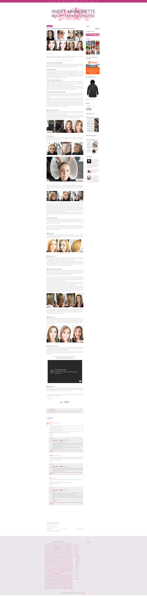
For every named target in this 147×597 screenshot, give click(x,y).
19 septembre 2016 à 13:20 (58, 455)
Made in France (66, 569)
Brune (55, 411)
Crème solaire (56, 553)
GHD (52, 560)
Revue (67, 580)
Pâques (66, 577)
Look (63, 568)
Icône (55, 564)
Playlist (58, 579)
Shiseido (51, 583)
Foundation (49, 559)
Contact (97, 1)
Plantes (56, 579)
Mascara (49, 575)
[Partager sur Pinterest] (54, 409)
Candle (48, 549)
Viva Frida (67, 587)
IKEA (62, 564)
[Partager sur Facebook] (53, 409)
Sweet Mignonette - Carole (56, 440)
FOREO (46, 559)
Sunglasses (63, 584)
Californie (46, 549)
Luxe (48, 569)
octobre (77, 560)
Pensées (70, 577)
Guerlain (52, 561)
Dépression (51, 554)
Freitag (57, 559)
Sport (49, 584)
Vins (63, 587)
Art (59, 545)
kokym (65, 565)
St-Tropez (52, 584)
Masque (52, 575)
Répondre (50, 435)
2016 (77, 555)
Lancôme (60, 566)
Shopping (54, 583)
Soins (51, 412)
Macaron (55, 569)
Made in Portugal (47, 570)
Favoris (46, 557)
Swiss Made (71, 584)
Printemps (66, 579)
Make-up (49, 572)
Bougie (60, 548)
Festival (51, 557)
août (76, 563)
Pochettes (61, 579)
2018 (77, 551)
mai (76, 569)
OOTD (62, 578)
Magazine (63, 570)
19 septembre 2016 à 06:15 (56, 422)
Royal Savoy (51, 581)
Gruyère (46, 561)
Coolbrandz (67, 552)
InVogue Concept (57, 565)
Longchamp (61, 568)
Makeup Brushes (56, 572)
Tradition (65, 586)
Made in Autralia (61, 569)
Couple (50, 553)
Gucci (50, 561)
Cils (51, 551)
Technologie (49, 586)
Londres (58, 568)
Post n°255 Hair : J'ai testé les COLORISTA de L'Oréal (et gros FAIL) (95, 171)
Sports (50, 584)
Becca (63, 546)
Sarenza (66, 581)
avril (76, 571)
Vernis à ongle (57, 587)
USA (53, 587)
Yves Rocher (59, 588)
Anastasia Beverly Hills (48, 545)
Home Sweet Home (66, 563)
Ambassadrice (69, 543)
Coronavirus (71, 552)
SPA (48, 584)
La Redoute (53, 566)
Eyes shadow (59, 556)
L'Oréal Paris (67, 411)
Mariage (68, 573)
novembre (77, 558)
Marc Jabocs (65, 573)
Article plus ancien (80, 528)
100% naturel (53, 543)
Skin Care (62, 583)
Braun (64, 548)
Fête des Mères (54, 557)
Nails (50, 576)
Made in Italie (71, 569)
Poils (63, 579)
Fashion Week (71, 556)
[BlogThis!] (50, 409)
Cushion (62, 553)
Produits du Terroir (70, 579)
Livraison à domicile (52, 568)
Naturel (60, 576)
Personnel (46, 579)
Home (58, 563)
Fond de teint (70, 557)
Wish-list (48, 588)
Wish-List (67, 1)
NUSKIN (51, 577)
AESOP (59, 543)
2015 (77, 579)
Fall (65, 556)
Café (72, 548)
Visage (65, 587)
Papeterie (64, 577)
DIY (54, 554)
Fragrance (52, 559)
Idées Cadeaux (58, 564)
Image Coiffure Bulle (70, 564)
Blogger (84, 592)
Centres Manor (60, 549)
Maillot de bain (67, 570)
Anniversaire (55, 545)
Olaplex (77, 411)
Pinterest (52, 271)
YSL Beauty (56, 588)
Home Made (61, 562)
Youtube (53, 412)
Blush (48, 548)
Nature (58, 576)
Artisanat (61, 545)
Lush (47, 569)
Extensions (55, 556)
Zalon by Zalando (69, 588)
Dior (53, 554)
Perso (72, 577)
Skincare (65, 583)
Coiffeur (65, 551)
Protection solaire (47, 580)
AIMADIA (61, 543)
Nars (56, 576)
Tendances (55, 586)
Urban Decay (50, 587)
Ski (60, 583)
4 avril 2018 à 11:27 (54, 478)
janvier (77, 576)
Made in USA (60, 570)
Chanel (66, 549)
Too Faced (62, 586)
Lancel (58, 566)
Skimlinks (48, 419)
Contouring (62, 552)
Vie (62, 587)
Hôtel (48, 564)
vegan (54, 587)
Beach (50, 546)
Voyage (70, 587)
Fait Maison (63, 556)
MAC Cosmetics (51, 569)
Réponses (52, 438)
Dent (49, 554)
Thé (60, 586)
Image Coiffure (65, 564)
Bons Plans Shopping (55, 548)
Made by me (58, 569)
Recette (60, 580)
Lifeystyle (71, 566)
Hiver (53, 563)
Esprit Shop (66, 554)
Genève (71, 559)
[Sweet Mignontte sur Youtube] (98, 35)
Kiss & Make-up (51, 455)
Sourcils (46, 584)
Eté (45, 556)
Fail (61, 556)
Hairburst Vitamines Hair (68, 561)
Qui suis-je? (92, 1)
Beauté (54, 1)
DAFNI (64, 553)
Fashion (67, 556)
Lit (49, 568)
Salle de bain (58, 581)
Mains (70, 570)
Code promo (62, 551)
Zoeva (45, 589)
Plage (54, 579)
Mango (48, 573)
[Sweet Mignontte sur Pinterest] (95, 35)
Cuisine (59, 553)
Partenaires (82, 1)
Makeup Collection (62, 572)
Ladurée (56, 566)
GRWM (48, 561)
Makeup (52, 572)
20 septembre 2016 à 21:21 (66, 466)
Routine (48, 582)
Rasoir (58, 580)
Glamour (62, 560)
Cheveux (58, 411)
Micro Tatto (66, 575)
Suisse (58, 584)
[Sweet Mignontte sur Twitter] (92, 35)
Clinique (55, 551)
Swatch (69, 584)
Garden (63, 559)
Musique (46, 576)
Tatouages (46, 586)
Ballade (47, 546)
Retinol (65, 580)
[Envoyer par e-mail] (49, 409)
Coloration (63, 411)
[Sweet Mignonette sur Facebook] (87, 35)
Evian (48, 556)
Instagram (46, 565)
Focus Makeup (66, 557)
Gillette (57, 560)
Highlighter (50, 562)
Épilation (63, 554)
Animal (52, 545)
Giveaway (59, 560)
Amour (72, 543)
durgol (56, 554)
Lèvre (66, 566)
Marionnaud (46, 575)
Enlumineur (58, 554)
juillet (76, 565)
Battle (49, 546)
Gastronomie (68, 559)
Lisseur (48, 568)
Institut (49, 565)
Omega (56, 577)
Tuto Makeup (71, 586)
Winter (46, 588)
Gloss (64, 560)
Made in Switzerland (52, 570)
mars (76, 572)
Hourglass (50, 564)
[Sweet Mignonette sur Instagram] (90, 35)
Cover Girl (52, 553)
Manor (50, 573)
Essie (68, 554)
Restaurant (63, 580)
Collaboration (71, 551)
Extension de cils (51, 556)
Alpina (66, 543)
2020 (77, 546)
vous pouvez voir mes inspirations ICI (60, 279)
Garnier (65, 559)
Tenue (58, 586)
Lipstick (46, 568)
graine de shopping (68, 560)
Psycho (53, 580)
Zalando (62, 588)
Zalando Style (65, 588)
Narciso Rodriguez (53, 576)
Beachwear (53, 546)
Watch (72, 587)
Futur (61, 559)
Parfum (68, 578)
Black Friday (71, 546)
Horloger (46, 564)
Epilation (61, 554)
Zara (72, 588)
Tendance (52, 586)
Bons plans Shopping (74, 1)
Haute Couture (47, 562)
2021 (77, 544)
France (54, 559)
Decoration (67, 553)
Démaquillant (47, 554)
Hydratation (53, 564)
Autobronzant (66, 545)
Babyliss (72, 545)
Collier (49, 552)
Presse (87, 1)
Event (47, 556)
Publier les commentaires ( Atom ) (56, 531)
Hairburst (63, 561)
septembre (77, 562)
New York (63, 576)
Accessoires (56, 544)
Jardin (61, 565)
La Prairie (50, 566)
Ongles (60, 577)
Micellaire (63, 575)
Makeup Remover (68, 572)
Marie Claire (71, 573)
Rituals (69, 580)
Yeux (50, 588)
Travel (68, 586)
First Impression (61, 557)
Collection (46, 552)
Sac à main (54, 581)
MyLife (48, 576)
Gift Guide (54, 560)
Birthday (68, 546)
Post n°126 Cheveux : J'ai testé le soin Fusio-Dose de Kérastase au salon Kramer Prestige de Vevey (95, 161)
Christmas (48, 551)
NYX (52, 577)
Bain (45, 546)
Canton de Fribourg (52, 549)
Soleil (72, 583)
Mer (61, 575)
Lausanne (63, 566)
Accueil (50, 1)
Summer (61, 584)
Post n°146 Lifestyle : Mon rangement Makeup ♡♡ (95, 176)
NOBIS (65, 576)
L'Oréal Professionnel (73, 411)
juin (76, 567)
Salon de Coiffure (62, 581)
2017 (77, 553)
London (56, 568)
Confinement (59, 552)
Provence (51, 580)
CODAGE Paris (59, 551)
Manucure (52, 573)
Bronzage (66, 548)
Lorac (65, 568)
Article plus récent (49, 528)
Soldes (70, 583)
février (77, 574)
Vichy (60, 587)
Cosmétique (47, 553)
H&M (55, 561)
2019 (77, 548)
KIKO (63, 565)
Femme (49, 557)
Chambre (63, 549)
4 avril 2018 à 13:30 (65, 490)
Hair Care (60, 561)
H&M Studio (57, 561)
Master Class (55, 575)
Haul (72, 561)
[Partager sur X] (51, 409)
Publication (56, 580)
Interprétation (53, 565)
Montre (72, 575)
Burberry (70, 548)
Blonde (53, 411)
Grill (72, 560)
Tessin (59, 586)
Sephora (48, 583)
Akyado (63, 543)
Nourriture (48, 577)
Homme (71, 563)
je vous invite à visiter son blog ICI (67, 390)
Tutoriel (46, 587)
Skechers (59, 583)
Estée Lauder (71, 554)
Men (60, 575)
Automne (69, 545)
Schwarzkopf (70, 581)
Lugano (67, 568)
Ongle (58, 578)
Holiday (55, 562)
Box (62, 548)
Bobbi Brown (50, 548)
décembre (77, 556)
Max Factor (58, 575)
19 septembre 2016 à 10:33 (66, 440)
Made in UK (57, 570)
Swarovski (66, 584)
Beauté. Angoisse (60, 546)
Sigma (57, 583)
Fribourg (59, 559)
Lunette (69, 568)
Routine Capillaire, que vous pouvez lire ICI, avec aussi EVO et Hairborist (65, 87)
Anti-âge (58, 545)
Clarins (53, 551)
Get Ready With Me (48, 560)
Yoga (51, 588)
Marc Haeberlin (62, 573)
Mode (59, 1)
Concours (55, 552)
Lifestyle (62, 1)
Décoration (71, 553)
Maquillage (57, 574)
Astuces (64, 545)
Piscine (52, 579)
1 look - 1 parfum (48, 543)
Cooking (65, 552)
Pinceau (49, 579)
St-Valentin (55, 584)
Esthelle (50, 422)
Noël (67, 576)
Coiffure (60, 411)
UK (47, 587)
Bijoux (65, 547)
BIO (66, 546)
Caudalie (56, 549)
